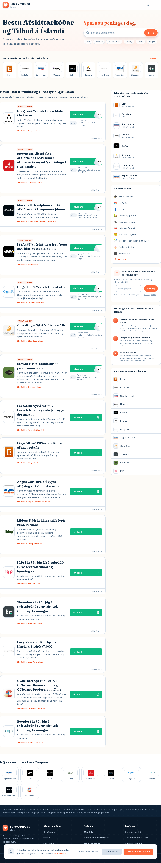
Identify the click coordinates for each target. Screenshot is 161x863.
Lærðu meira (60, 853)
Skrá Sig (151, 288)
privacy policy (150, 295)
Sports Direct (114, 41)
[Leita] (148, 5)
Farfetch (99, 41)
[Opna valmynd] (155, 5)
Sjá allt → (154, 58)
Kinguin (152, 41)
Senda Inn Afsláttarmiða (96, 837)
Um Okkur (89, 832)
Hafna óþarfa (112, 851)
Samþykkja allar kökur (138, 851)
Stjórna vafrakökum (88, 851)
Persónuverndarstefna (136, 837)
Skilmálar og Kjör (133, 832)
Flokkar (47, 837)
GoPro (141, 41)
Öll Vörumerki (50, 832)
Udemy (129, 41)
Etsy (88, 41)
